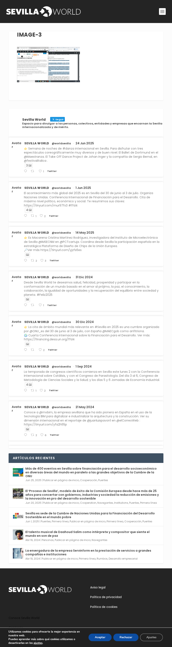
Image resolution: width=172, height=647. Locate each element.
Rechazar (126, 637)
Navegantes (105, 503)
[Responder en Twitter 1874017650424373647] (26, 305)
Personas (48, 540)
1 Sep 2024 (84, 366)
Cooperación (88, 480)
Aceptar (100, 637)
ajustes (38, 643)
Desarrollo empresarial (123, 558)
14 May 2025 (85, 233)
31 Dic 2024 (84, 277)
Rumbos (102, 558)
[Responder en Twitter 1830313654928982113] (26, 390)
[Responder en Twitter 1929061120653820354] (26, 215)
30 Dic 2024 (85, 322)
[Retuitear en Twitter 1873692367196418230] (33, 349)
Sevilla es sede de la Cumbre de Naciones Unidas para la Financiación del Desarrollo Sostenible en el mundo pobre (90, 515)
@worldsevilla (61, 143)
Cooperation (88, 503)
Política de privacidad (106, 597)
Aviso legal (98, 587)
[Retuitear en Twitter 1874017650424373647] (33, 305)
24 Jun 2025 (85, 143)
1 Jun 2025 (83, 188)
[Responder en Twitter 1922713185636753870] (26, 260)
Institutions (121, 503)
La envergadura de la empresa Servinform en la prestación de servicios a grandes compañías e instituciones (88, 552)
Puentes (103, 480)
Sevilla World (36, 143)
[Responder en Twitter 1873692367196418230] (26, 349)
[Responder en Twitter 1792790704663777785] (26, 435)
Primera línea (148, 503)
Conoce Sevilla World (24, 618)
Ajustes (151, 637)
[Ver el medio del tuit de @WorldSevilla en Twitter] (27, 254)
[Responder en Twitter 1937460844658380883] (26, 171)
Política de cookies (103, 607)
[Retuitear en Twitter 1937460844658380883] (33, 171)
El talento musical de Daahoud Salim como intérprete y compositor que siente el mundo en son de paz (87, 534)
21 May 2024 (85, 407)
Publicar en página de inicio (61, 480)
